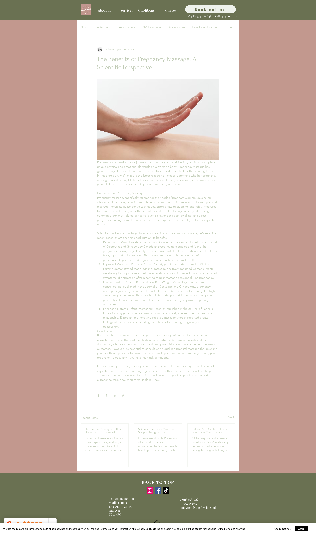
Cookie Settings (282, 528)
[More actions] (217, 49)
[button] (231, 26)
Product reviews (104, 26)
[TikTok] (166, 490)
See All (231, 417)
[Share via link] (122, 395)
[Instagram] (150, 490)
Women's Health (127, 26)
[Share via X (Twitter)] (106, 395)
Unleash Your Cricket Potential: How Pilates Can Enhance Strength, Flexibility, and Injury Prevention (210, 430)
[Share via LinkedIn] (114, 395)
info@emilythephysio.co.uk (220, 16)
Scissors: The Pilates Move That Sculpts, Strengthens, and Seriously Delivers (156, 430)
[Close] (312, 528)
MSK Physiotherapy (152, 26)
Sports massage (177, 26)
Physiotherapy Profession (205, 26)
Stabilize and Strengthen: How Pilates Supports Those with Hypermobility (103, 430)
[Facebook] (158, 490)
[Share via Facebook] (98, 395)
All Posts (85, 26)
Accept (301, 528)
